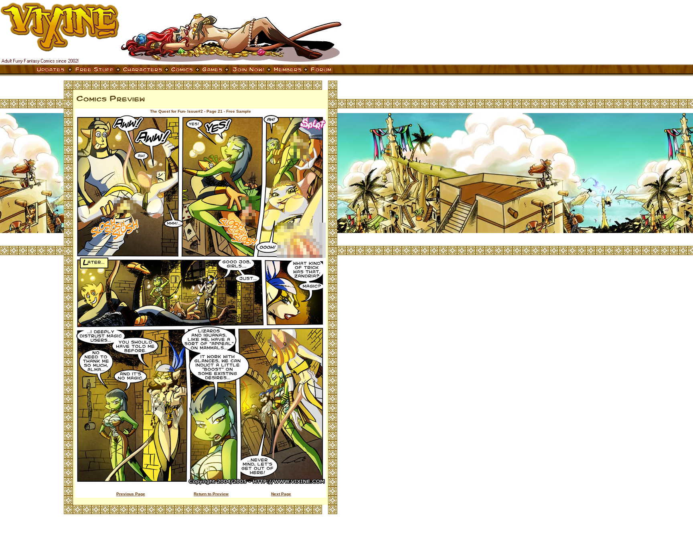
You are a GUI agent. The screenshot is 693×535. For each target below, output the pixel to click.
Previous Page (130, 494)
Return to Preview (211, 494)
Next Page (281, 494)
